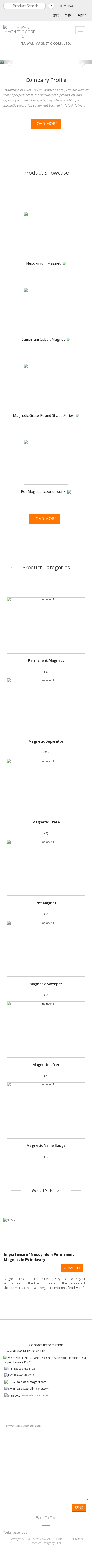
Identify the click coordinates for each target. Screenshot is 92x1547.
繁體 (56, 15)
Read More (75, 1288)
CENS (58, 1543)
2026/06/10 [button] (72, 1268)
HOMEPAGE (67, 6)
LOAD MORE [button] (46, 123)
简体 (68, 15)
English (81, 15)
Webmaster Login (16, 1532)
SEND (79, 1507)
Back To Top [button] (46, 1517)
